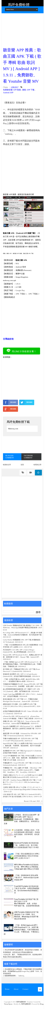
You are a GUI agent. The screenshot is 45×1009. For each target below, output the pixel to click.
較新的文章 (7, 465)
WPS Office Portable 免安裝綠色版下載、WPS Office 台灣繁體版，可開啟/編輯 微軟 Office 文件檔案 (27, 867)
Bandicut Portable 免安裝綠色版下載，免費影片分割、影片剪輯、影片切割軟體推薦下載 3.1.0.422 (26, 845)
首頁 (22, 465)
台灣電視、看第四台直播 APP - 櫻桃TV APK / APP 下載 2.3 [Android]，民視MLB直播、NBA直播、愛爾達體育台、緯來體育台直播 (21, 819)
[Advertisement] (22, 29)
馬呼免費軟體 (19, 5)
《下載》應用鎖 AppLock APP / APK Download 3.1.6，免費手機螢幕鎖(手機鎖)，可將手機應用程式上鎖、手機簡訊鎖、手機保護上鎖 (22, 664)
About (16, 989)
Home (7, 989)
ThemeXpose (8, 1004)
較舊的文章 (37, 465)
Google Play (20, 290)
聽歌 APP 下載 (28, 90)
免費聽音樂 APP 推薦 (12, 90)
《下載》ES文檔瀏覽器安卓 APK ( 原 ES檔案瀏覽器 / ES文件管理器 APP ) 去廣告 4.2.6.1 (26, 856)
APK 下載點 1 (21, 294)
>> (42, 801)
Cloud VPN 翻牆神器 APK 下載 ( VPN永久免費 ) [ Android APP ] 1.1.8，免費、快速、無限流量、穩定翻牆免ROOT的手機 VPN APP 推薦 (22, 758)
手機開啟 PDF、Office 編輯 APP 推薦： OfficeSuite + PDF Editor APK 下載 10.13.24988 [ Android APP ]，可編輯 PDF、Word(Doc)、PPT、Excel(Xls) (22, 770)
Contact (25, 989)
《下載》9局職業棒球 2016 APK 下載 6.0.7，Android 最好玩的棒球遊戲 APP (26, 877)
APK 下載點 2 (33, 294)
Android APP (8, 93)
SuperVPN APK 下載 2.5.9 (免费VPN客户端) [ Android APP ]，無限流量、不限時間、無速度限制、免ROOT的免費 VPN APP (22, 746)
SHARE (13, 402)
